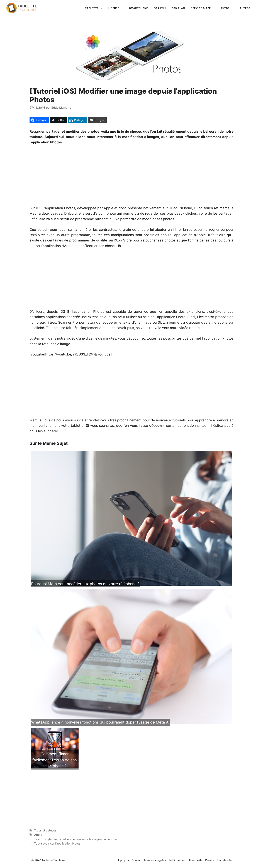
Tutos (225, 8)
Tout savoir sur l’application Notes (57, 843)
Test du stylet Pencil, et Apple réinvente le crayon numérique (75, 839)
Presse (209, 860)
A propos (123, 860)
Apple (38, 834)
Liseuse (113, 8)
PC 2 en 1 (160, 8)
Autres (245, 8)
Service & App (201, 8)
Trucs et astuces (45, 830)
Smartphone (138, 8)
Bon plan (178, 8)
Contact (137, 860)
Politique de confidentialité (186, 860)
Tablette (92, 8)
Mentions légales (155, 860)
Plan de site (224, 860)
